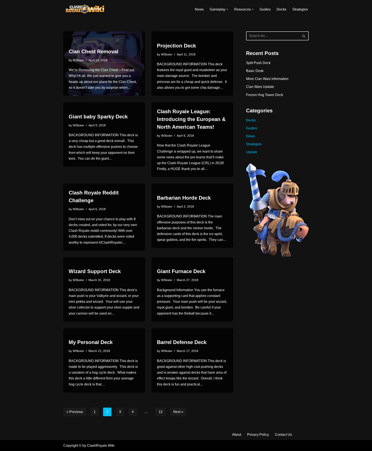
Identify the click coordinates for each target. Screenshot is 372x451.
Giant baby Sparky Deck (98, 116)
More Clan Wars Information (267, 79)
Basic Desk (255, 71)
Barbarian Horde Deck (184, 198)
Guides (265, 9)
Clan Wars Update (260, 87)
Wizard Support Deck (95, 271)
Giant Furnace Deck (181, 271)
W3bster (78, 60)
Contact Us (283, 434)
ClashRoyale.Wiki (101, 445)
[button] (227, 9)
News (199, 9)
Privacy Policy (258, 434)
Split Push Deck (258, 63)
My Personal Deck (91, 342)
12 (161, 412)
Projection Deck (176, 46)
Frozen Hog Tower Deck (264, 95)
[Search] (304, 35)
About (236, 434)
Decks (281, 9)
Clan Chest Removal (93, 51)
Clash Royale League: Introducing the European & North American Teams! (191, 119)
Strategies (300, 9)
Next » (178, 412)
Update (251, 152)
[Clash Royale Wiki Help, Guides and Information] (84, 9)
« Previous (75, 412)
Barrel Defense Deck (181, 342)
